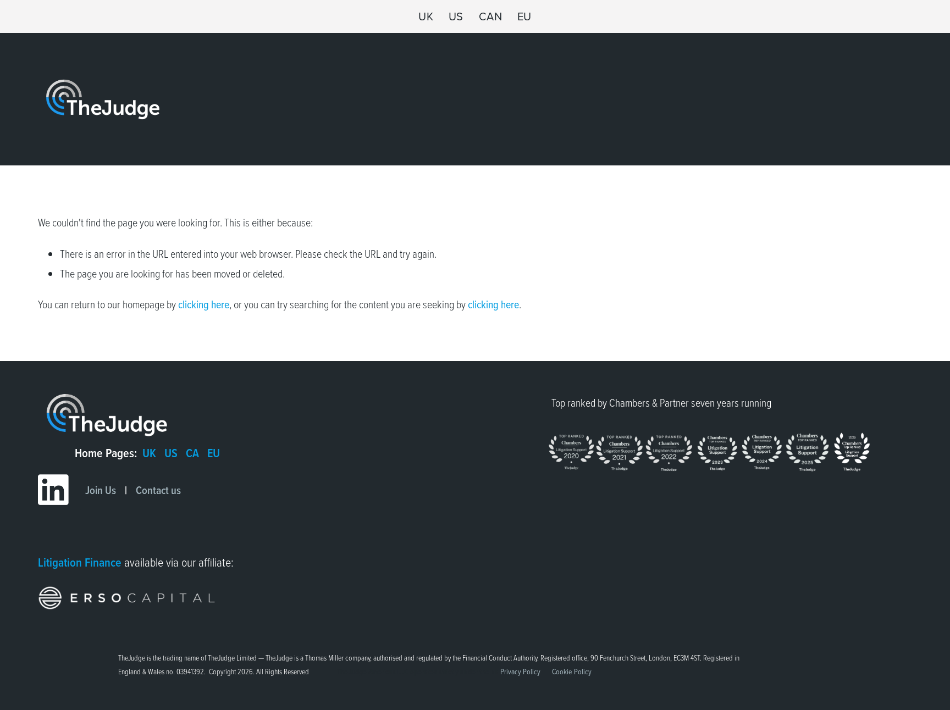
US (456, 16)
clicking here (203, 304)
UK (425, 16)
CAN (490, 16)
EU (524, 16)
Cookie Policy (572, 671)
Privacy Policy (520, 671)
